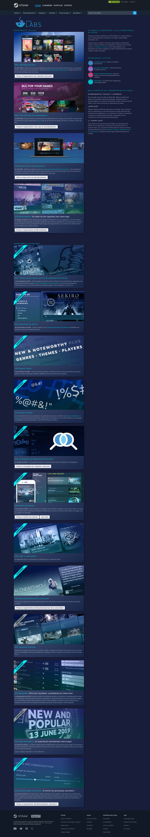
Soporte (126, 825)
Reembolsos (107, 832)
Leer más (44, 517)
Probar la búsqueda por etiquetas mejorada (33, 466)
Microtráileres (98, 80)
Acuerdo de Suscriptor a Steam (70, 822)
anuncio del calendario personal (57, 70)
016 (91, 63)
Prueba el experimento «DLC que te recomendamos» (36, 127)
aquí (39, 120)
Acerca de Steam (66, 818)
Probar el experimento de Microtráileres (31, 230)
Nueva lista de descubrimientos (103, 73)
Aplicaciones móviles (130, 822)
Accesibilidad (107, 822)
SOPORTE (68, 5)
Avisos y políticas (108, 825)
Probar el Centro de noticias (27, 517)
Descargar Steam (129, 818)
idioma (132, 2)
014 (90, 75)
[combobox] (110, 13)
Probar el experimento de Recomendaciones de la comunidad (39, 608)
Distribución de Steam (67, 828)
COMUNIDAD (47, 5)
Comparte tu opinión (100, 47)
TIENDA (38, 5)
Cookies (105, 828)
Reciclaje (89, 828)
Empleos (89, 822)
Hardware (90, 825)
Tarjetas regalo (65, 832)
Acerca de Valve (92, 818)
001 (91, 82)
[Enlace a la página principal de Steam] (21, 7)
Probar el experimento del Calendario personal (34, 76)
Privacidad (106, 818)
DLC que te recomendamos (101, 68)
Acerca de (58, 5)
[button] (17, 13)
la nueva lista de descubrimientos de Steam (55, 169)
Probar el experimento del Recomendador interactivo (36, 804)
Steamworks (64, 825)
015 (90, 69)
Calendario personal (100, 62)
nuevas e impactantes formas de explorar (47, 283)
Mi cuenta (127, 828)
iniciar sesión (124, 2)
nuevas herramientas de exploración (58, 327)
